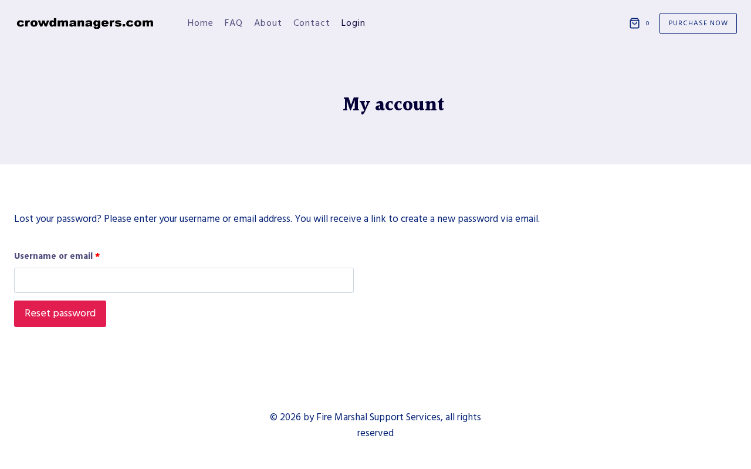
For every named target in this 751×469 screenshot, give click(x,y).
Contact (311, 22)
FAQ (234, 22)
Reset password (60, 313)
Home (201, 22)
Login (353, 22)
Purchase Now (698, 23)
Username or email (59, 258)
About (268, 22)
